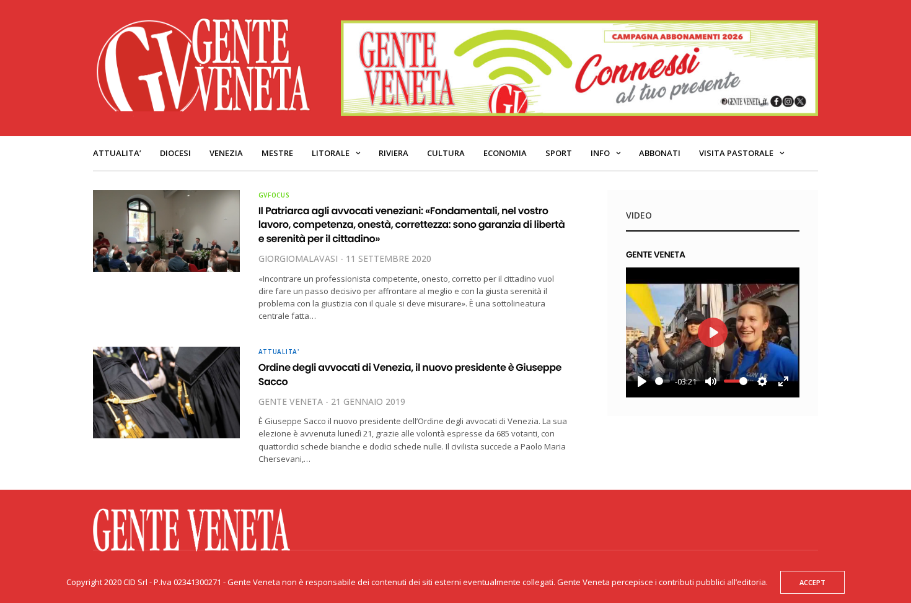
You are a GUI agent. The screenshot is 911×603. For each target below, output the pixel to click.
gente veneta (290, 401)
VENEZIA (226, 152)
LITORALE (331, 152)
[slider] (662, 381)
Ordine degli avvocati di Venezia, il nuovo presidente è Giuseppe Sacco (409, 374)
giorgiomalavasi (298, 258)
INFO (600, 152)
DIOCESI (175, 152)
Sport (558, 152)
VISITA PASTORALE (736, 152)
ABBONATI (659, 152)
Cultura (446, 152)
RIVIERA (393, 152)
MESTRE (277, 152)
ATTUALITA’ (117, 152)
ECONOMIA (505, 152)
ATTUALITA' (278, 352)
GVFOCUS (274, 195)
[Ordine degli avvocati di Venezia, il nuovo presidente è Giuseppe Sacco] (166, 392)
